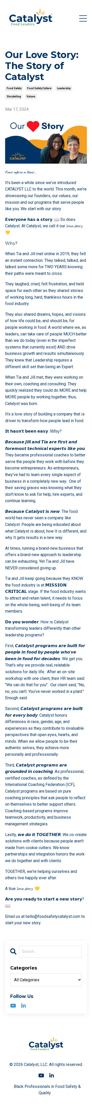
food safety (14, 88)
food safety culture (39, 88)
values (31, 96)
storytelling (14, 96)
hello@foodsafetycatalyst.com (53, 916)
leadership (64, 88)
